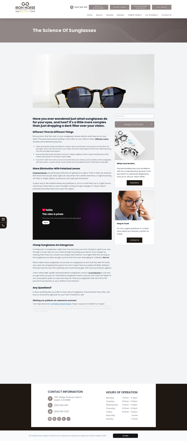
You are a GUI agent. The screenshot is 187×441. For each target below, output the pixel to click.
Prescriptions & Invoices (140, 7)
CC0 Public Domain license (60, 304)
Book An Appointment (98, 7)
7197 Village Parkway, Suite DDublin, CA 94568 (68, 398)
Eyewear (120, 15)
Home (89, 15)
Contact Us (166, 15)
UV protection (94, 273)
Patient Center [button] (134, 15)
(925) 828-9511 (80, 7)
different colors (102, 139)
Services (109, 15)
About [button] (98, 15)
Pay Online (161, 7)
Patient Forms (119, 7)
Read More (134, 183)
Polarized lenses (40, 173)
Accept (125, 436)
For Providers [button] (151, 15)
